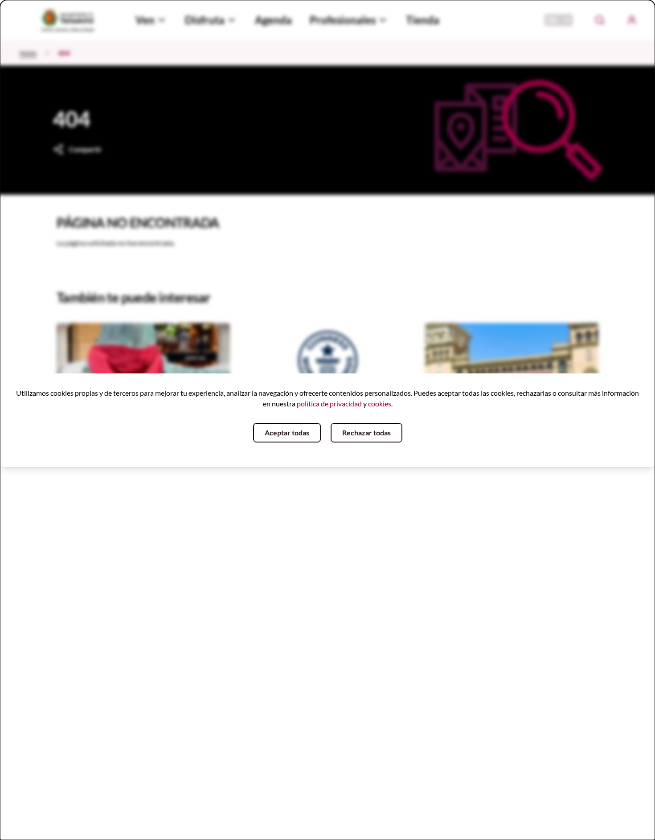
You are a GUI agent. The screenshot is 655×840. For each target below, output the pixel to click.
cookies (379, 403)
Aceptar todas (287, 432)
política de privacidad (329, 403)
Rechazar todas (366, 432)
